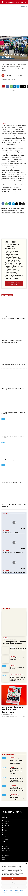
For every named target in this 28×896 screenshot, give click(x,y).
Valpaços (13, 656)
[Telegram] (18, 86)
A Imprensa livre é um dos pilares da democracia (12, 709)
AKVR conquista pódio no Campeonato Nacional (12, 389)
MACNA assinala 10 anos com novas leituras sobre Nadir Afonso (16, 771)
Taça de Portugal (6, 212)
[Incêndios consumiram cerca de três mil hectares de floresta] (5, 780)
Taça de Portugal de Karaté (17, 212)
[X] (2, 835)
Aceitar (14, 878)
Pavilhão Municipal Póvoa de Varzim (10, 210)
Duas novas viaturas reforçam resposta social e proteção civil (17, 797)
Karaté (22, 208)
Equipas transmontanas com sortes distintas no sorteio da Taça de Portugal (13, 317)
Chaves (12, 767)
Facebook (6, 821)
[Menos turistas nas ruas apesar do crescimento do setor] (5, 678)
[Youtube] (2, 839)
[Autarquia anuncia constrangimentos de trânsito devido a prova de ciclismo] (14, 623)
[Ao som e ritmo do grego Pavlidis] (14, 472)
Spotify (6, 830)
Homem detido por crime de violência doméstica (18, 649)
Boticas (12, 757)
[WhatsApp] (11, 86)
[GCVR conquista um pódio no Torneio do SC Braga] (14, 402)
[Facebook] (7, 86)
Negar (14, 883)
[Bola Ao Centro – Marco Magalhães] (14, 562)
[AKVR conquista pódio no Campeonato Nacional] (14, 378)
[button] (26, 863)
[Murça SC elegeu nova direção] (5, 668)
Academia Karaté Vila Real (14, 208)
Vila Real (5, 637)
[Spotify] (2, 830)
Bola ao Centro (6, 530)
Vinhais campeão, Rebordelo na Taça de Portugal (13, 365)
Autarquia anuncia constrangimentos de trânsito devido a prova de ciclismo (14, 642)
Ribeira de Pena (14, 794)
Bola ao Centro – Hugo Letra (11, 532)
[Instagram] (2, 823)
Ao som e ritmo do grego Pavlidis (11, 482)
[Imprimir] (23, 203)
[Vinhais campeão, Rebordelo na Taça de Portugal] (14, 354)
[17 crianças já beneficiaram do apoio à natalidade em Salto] (5, 788)
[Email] (24, 86)
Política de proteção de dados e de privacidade (7, 892)
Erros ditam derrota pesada (9, 460)
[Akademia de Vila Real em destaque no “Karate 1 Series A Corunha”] (14, 330)
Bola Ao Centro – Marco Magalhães (14, 572)
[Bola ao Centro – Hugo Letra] (14, 522)
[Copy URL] (21, 86)
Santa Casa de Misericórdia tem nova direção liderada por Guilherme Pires (17, 761)
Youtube (6, 839)
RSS (5, 828)
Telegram (6, 832)
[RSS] (2, 828)
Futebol (12, 665)
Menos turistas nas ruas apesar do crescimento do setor (17, 679)
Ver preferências (14, 887)
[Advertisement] (14, 20)
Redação (9, 75)
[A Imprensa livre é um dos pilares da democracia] (14, 695)
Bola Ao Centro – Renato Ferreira (13, 552)
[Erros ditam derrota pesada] (14, 449)
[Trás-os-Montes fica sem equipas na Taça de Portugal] (14, 494)
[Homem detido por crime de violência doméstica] (5, 650)
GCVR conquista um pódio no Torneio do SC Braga (13, 412)
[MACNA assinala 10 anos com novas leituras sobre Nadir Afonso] (5, 770)
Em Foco (12, 676)
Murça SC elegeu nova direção (17, 667)
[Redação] (3, 75)
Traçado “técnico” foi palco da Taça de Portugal (12, 436)
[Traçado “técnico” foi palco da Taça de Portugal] (14, 426)
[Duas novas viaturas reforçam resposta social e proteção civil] (5, 797)
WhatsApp (6, 837)
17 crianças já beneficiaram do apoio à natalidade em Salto (17, 788)
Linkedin (6, 825)
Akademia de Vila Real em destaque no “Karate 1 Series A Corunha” (12, 341)
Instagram (6, 823)
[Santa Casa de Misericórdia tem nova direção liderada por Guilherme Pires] (5, 760)
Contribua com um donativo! (14, 283)
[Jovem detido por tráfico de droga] (5, 659)
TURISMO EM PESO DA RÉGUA (16, 674)
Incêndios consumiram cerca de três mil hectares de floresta (17, 780)
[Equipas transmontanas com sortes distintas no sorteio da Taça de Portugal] (14, 306)
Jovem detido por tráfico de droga (18, 658)
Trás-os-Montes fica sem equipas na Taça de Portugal (13, 505)
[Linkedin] (14, 86)
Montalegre (13, 785)
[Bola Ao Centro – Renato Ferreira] (14, 542)
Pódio (21, 210)
